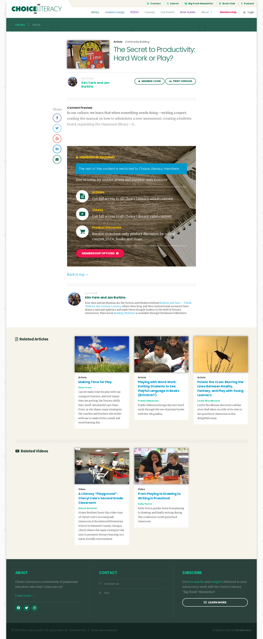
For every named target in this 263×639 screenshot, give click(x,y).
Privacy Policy (78, 630)
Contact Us (111, 584)
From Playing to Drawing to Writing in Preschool (159, 496)
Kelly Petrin (145, 503)
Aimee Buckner (87, 508)
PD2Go (134, 12)
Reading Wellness (124, 313)
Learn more (23, 595)
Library (95, 12)
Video (82, 489)
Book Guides (187, 12)
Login (250, 12)
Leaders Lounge (114, 12)
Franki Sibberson (148, 400)
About (205, 12)
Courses (150, 12)
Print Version (182, 81)
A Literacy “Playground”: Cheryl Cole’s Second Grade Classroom (100, 498)
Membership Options (98, 253)
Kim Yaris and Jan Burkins (95, 85)
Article (118, 41)
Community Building (137, 42)
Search (174, 3)
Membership (228, 12)
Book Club (228, 3)
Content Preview (79, 107)
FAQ (106, 593)
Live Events (167, 12)
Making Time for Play (95, 382)
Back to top (76, 275)
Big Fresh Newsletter (200, 3)
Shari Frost (85, 387)
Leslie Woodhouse (208, 400)
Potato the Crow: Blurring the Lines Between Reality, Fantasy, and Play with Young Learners (220, 388)
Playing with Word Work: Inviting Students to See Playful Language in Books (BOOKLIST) (158, 388)
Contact (155, 3)
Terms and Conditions (104, 630)
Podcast (248, 3)
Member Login (151, 81)
